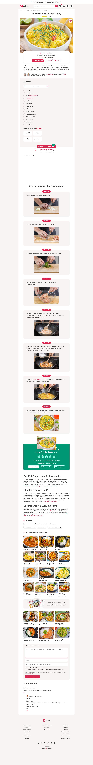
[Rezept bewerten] (46, 456)
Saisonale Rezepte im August (55, 527)
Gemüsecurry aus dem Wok (49, 486)
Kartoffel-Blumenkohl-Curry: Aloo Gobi (63, 594)
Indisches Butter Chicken (29, 549)
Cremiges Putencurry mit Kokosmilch (60, 548)
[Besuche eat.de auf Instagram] (42, 743)
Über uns (66, 729)
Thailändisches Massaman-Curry (43, 579)
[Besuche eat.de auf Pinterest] (51, 743)
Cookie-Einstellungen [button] (65, 738)
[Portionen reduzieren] (25, 86)
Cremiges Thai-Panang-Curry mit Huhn (27, 594)
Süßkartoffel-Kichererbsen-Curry (28, 639)
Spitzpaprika (30, 98)
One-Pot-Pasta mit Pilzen (36, 515)
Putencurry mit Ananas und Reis (43, 624)
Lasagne (27, 734)
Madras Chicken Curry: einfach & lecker (51, 563)
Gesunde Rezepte (28, 523)
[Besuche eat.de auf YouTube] (38, 743)
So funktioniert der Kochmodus (46, 149)
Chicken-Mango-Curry (62, 564)
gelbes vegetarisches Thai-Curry (31, 486)
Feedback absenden (32, 676)
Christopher (50, 74)
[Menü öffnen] (71, 6)
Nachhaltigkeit (66, 734)
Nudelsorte (52, 510)
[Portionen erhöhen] (47, 86)
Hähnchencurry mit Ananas (51, 595)
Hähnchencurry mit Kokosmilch (27, 579)
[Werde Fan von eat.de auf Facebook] (55, 743)
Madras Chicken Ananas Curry (27, 564)
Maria (64, 74)
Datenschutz (31, 673)
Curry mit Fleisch (34, 10)
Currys (28, 10)
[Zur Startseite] (24, 6)
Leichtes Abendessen (51, 523)
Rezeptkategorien (27, 727)
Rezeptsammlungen (27, 729)
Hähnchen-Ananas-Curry (61, 580)
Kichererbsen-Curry (44, 640)
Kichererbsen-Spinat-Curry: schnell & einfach (29, 624)
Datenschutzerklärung (65, 731)
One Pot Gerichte (42, 527)
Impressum (66, 727)
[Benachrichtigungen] (63, 6)
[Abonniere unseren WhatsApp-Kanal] (45, 743)
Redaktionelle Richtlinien (66, 736)
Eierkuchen (27, 738)
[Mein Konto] (67, 6)
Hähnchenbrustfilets (33, 95)
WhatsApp (47, 729)
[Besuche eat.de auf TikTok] (48, 743)
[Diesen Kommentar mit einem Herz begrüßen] (24, 693)
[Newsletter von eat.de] (46, 604)
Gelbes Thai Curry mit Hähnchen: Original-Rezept (39, 563)
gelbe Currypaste (38, 379)
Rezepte (23, 10)
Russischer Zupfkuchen (27, 736)
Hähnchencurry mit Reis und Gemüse (44, 548)
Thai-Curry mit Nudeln (38, 595)
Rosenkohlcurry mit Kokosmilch (59, 639)
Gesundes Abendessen (29, 527)
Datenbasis (39, 128)
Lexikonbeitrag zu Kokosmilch (49, 501)
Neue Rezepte (27, 731)
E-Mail (47, 727)
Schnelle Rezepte (39, 523)
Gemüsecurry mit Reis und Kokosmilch (60, 624)
